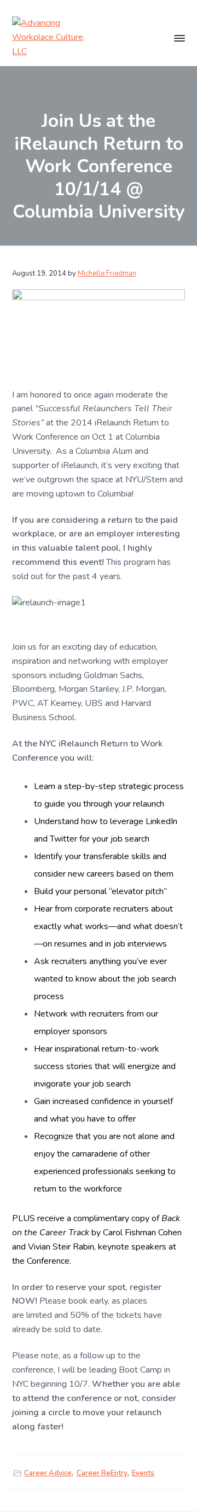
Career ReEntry (102, 1473)
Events (143, 1473)
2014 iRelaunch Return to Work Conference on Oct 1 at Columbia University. (90, 437)
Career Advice (48, 1473)
